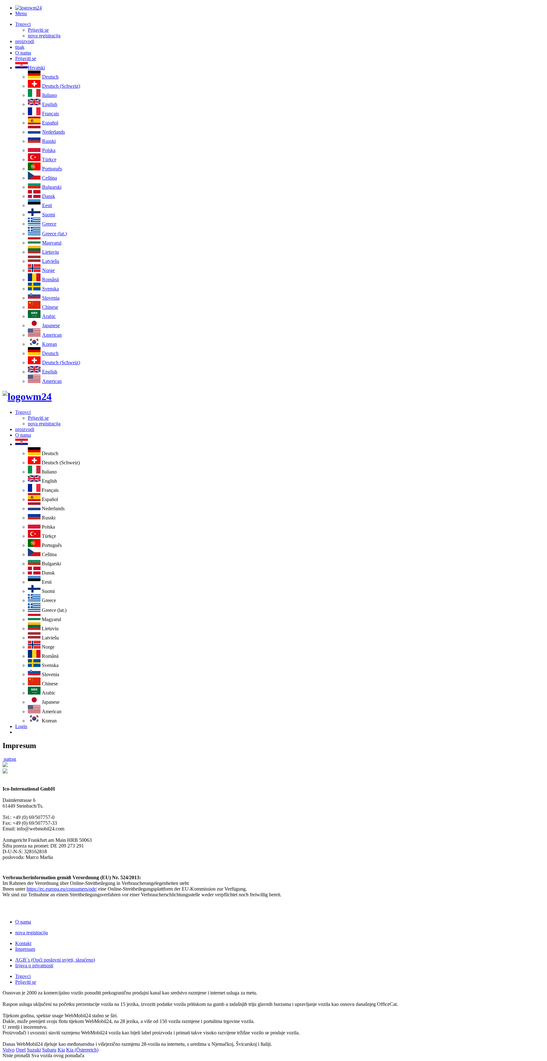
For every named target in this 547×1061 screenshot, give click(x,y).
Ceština (49, 178)
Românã (50, 279)
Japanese (51, 325)
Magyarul (51, 242)
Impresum (25, 949)
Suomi (48, 214)
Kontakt (23, 943)
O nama (23, 52)
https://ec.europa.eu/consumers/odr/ (62, 889)
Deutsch (50, 76)
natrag (9, 759)
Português (52, 168)
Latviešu (50, 261)
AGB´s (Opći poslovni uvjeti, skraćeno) (55, 960)
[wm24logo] (28, 7)
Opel (21, 1049)
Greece (49, 223)
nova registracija (44, 35)
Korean (49, 344)
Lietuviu (50, 252)
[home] (27, 396)
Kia (61, 1049)
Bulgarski (51, 187)
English (49, 104)
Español (50, 122)
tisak (19, 47)
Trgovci (23, 24)
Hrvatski (36, 67)
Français (50, 113)
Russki (49, 141)
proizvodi (24, 41)
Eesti (47, 205)
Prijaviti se (38, 30)
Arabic (49, 316)
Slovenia (51, 298)
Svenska (50, 288)
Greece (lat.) (54, 233)
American (52, 335)
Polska (48, 150)
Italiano (49, 95)
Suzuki (34, 1049)
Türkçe (49, 159)
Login (21, 726)
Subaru (49, 1049)
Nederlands (53, 132)
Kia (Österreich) (82, 1049)
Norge (48, 270)
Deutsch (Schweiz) (61, 86)
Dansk (48, 196)
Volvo (9, 1049)
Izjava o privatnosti (34, 965)
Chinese (50, 307)
